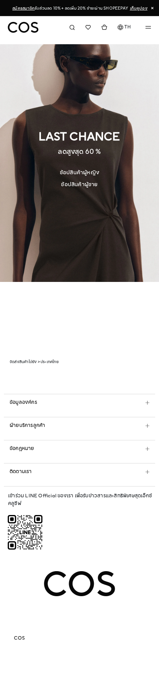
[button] (124, 27)
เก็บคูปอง (138, 8)
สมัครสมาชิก (23, 8)
